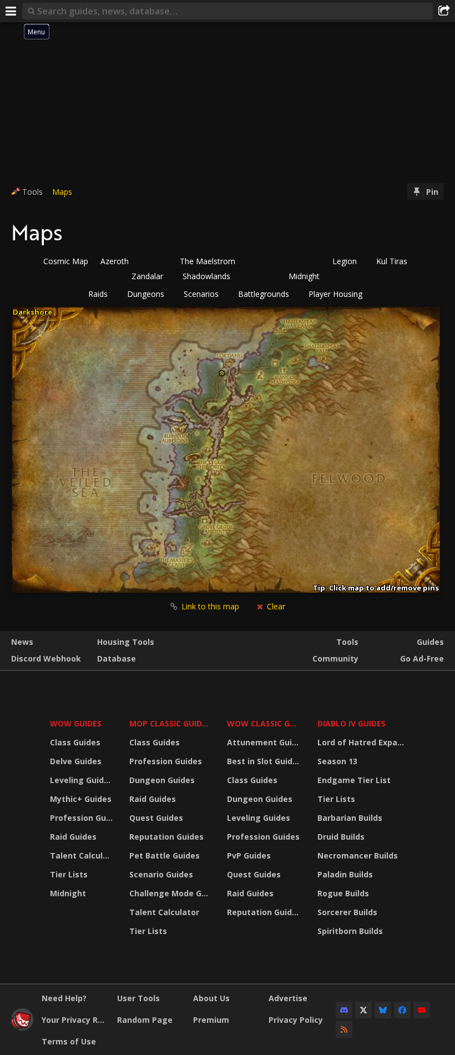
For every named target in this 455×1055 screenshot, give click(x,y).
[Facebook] (402, 1010)
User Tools (138, 998)
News (22, 642)
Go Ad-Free (422, 658)
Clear (275, 606)
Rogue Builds (343, 893)
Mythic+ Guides (81, 799)
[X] (363, 1010)
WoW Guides (76, 723)
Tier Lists (69, 874)
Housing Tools (125, 642)
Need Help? (64, 998)
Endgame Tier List (354, 780)
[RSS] (344, 1029)
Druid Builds (341, 836)
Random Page (145, 1019)
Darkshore (32, 312)
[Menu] (11, 11)
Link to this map (210, 606)
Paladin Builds (345, 874)
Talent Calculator (82, 855)
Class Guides (75, 742)
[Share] (444, 11)
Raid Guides (73, 836)
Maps (62, 191)
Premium (211, 1019)
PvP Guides (249, 855)
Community (335, 658)
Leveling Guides (81, 780)
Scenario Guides (161, 874)
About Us (211, 998)
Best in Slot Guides (264, 761)
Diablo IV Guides (351, 723)
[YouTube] (421, 1010)
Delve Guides (76, 761)
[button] (101, 294)
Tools (347, 642)
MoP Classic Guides (170, 723)
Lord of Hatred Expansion (362, 742)
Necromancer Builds (357, 855)
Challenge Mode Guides (171, 893)
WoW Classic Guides (265, 723)
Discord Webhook (46, 658)
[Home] (22, 1027)
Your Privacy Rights (75, 1019)
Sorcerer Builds (347, 912)
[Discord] (344, 1010)
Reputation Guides (166, 836)
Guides (430, 642)
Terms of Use (69, 1041)
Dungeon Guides (162, 780)
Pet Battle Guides (164, 855)
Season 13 (337, 761)
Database (116, 658)
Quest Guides (156, 817)
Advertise (288, 998)
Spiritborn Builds (350, 931)
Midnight (68, 893)
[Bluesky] (383, 1010)
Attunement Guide (264, 742)
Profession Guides (82, 817)
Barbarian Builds (349, 817)
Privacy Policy (296, 1019)
